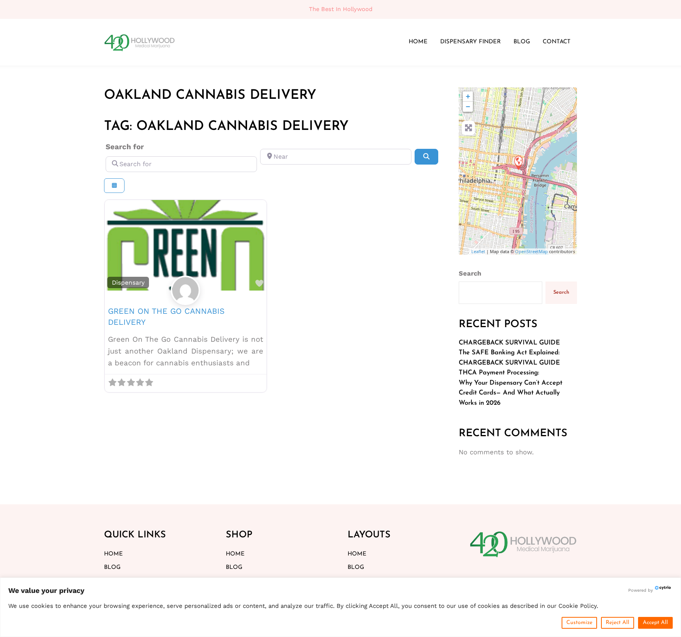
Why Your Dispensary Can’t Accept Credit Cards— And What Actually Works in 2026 (510, 393)
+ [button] (468, 96)
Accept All (655, 623)
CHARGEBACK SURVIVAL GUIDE (509, 343)
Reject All (617, 623)
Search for (125, 147)
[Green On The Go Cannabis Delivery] (518, 162)
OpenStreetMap (531, 251)
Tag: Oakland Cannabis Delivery (226, 126)
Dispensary (128, 282)
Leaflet (478, 251)
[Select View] (114, 185)
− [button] (468, 106)
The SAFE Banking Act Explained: (509, 353)
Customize (579, 623)
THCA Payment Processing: (499, 373)
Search (470, 273)
